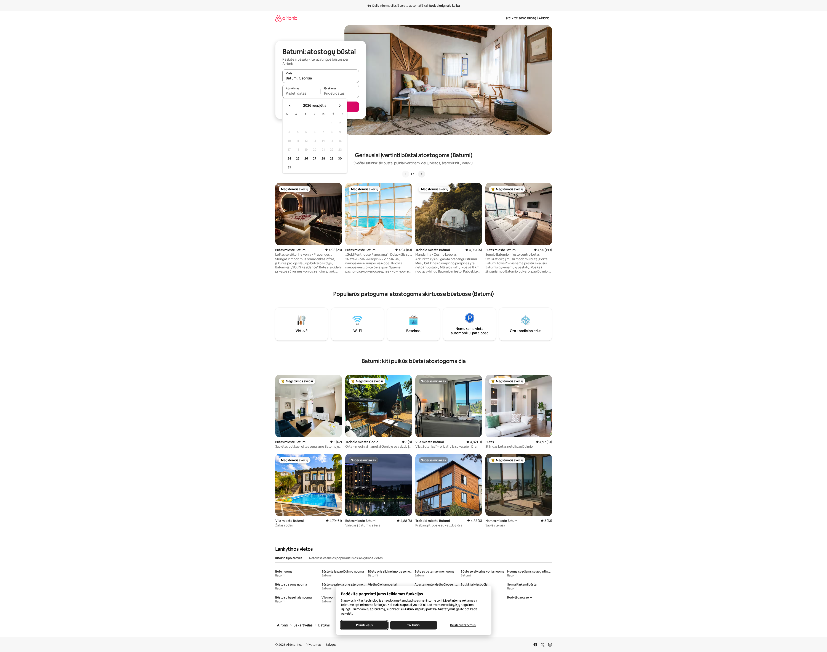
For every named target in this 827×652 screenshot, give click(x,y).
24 (289, 158)
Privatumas (314, 645)
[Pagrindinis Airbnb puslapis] (286, 18)
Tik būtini (413, 625)
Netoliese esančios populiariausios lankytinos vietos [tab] (346, 558)
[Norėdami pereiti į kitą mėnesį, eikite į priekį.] (339, 105)
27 (314, 158)
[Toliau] (421, 174)
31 (289, 167)
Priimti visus (364, 625)
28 (323, 158)
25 (297, 158)
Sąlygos (331, 645)
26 (306, 158)
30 (340, 158)
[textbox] (301, 93)
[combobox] (320, 78)
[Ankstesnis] (405, 174)
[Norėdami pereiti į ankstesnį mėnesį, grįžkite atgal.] (290, 105)
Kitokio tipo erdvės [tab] (288, 558)
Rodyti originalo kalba (444, 6)
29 (331, 158)
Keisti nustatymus (463, 625)
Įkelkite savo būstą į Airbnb (527, 18)
